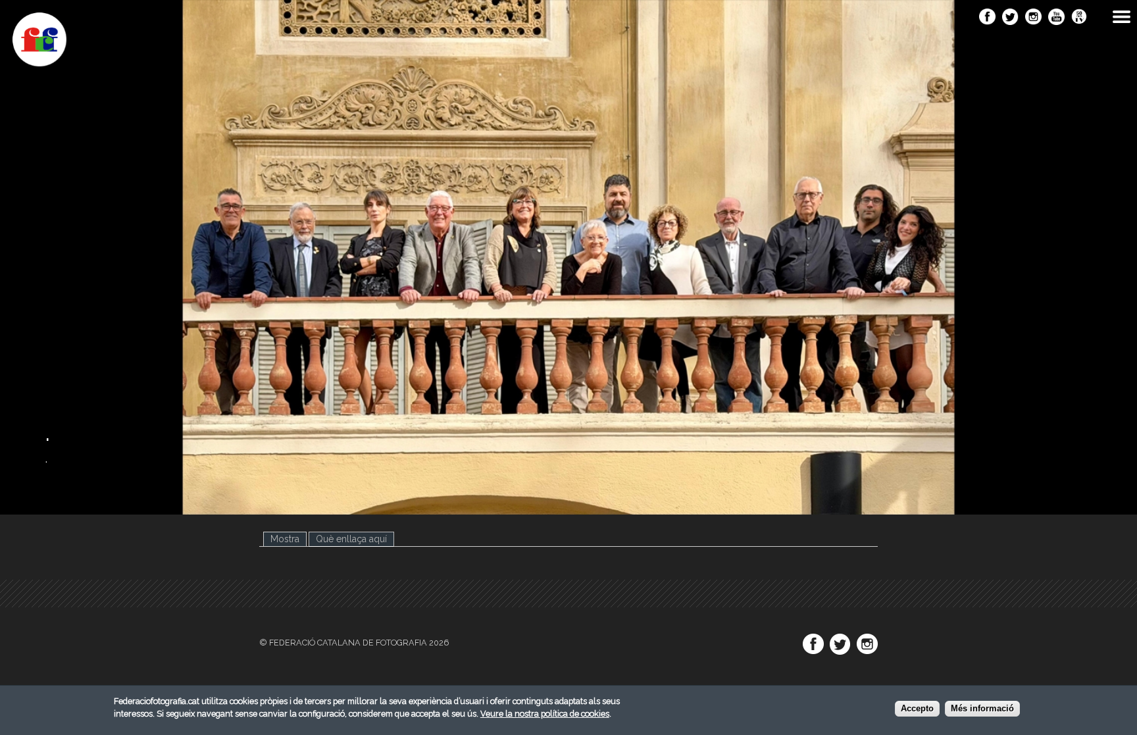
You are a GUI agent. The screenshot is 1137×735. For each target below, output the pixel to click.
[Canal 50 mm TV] (1079, 18)
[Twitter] (1010, 18)
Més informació (982, 708)
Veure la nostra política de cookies (544, 714)
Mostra (284, 539)
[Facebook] (987, 18)
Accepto (917, 708)
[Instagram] (1033, 18)
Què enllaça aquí (355, 539)
